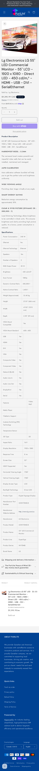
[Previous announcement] (4, 3)
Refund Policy (9, 697)
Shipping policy (26, 766)
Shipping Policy (9, 702)
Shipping (4, 100)
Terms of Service (10, 707)
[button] (4, 12)
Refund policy (21, 763)
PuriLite (12, 763)
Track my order (9, 687)
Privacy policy (9, 692)
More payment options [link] (19, 131)
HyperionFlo (9, 720)
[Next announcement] (35, 3)
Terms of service (15, 766)
